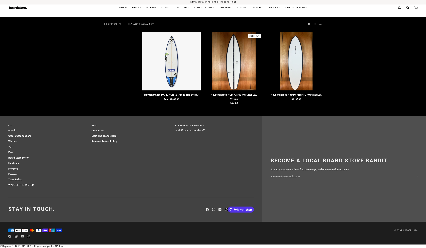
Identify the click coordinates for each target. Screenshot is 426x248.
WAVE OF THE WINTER (21, 185)
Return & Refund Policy (104, 141)
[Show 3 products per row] (315, 24)
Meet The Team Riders (104, 136)
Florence (13, 168)
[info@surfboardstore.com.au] (226, 209)
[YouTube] (219, 209)
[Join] (415, 176)
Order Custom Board (19, 136)
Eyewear (12, 174)
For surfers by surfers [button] (189, 125)
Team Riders (15, 179)
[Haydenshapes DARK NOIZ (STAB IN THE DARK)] (171, 61)
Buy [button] (10, 125)
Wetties (12, 141)
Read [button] (94, 125)
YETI (10, 147)
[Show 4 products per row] (321, 24)
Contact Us (98, 130)
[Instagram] (213, 209)
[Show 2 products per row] (309, 24)
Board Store (404, 230)
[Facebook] (207, 209)
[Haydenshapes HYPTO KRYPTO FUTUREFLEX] (296, 61)
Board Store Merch (18, 157)
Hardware (13, 163)
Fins (10, 152)
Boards (12, 130)
